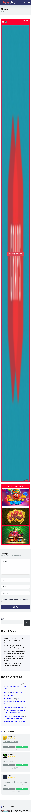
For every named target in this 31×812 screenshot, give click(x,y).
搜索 (2, 619)
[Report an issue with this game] (3, 22)
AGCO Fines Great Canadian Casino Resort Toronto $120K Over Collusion (15, 641)
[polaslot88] (5, 739)
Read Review (9, 746)
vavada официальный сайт (12, 684)
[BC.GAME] (5, 757)
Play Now (22, 746)
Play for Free (17, 254)
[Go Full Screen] (6, 22)
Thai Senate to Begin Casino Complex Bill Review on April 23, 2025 (14, 665)
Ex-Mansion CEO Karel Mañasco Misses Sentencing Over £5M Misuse (14, 658)
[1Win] (5, 779)
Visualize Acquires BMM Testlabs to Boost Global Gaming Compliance (15, 647)
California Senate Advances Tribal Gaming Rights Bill (15, 701)
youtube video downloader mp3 (13, 707)
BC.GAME (11, 754)
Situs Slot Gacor (9, 699)
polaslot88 (11, 736)
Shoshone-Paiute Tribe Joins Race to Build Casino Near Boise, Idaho (15, 652)
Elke (5, 692)
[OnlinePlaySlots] (9, 2)
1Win (9, 776)
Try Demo (15, 497)
